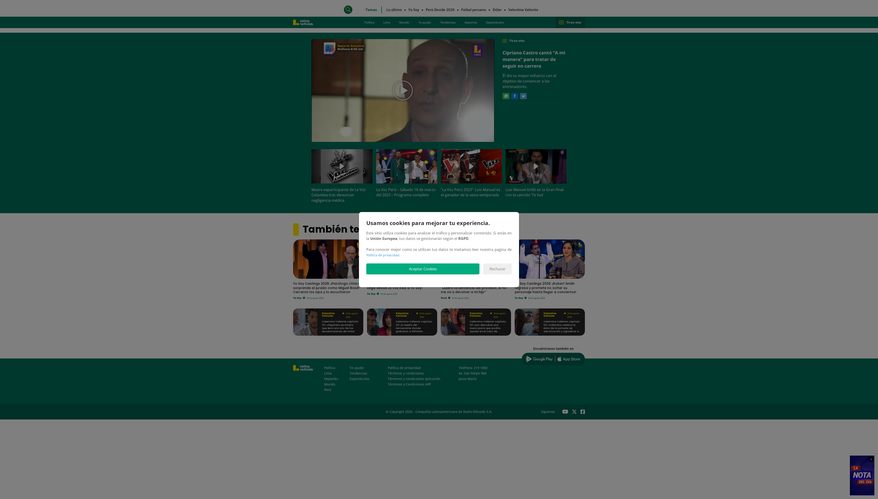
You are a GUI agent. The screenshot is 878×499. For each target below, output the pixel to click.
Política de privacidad (382, 255)
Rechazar (498, 268)
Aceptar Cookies (423, 268)
